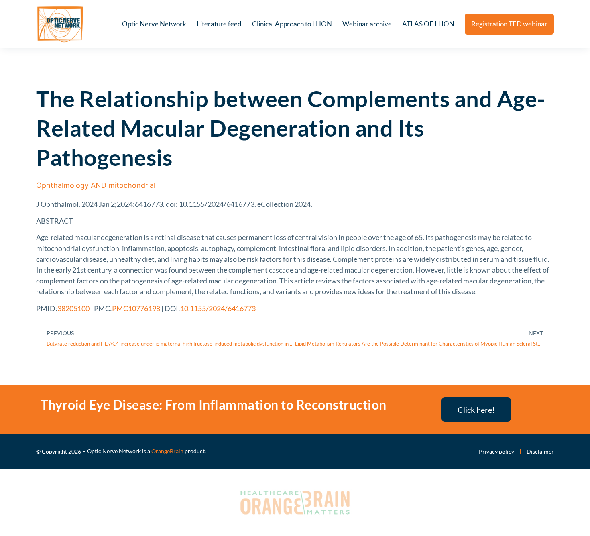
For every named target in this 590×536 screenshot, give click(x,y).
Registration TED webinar (509, 24)
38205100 (73, 308)
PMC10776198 (136, 308)
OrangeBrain (167, 451)
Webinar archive (367, 24)
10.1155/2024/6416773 (218, 308)
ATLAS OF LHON (428, 24)
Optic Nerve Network (154, 24)
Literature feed (219, 24)
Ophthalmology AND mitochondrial (95, 185)
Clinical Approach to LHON (292, 24)
